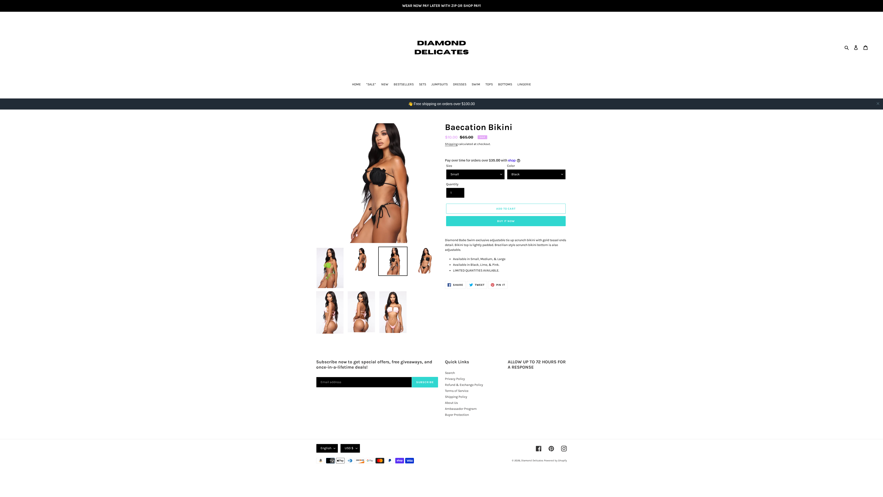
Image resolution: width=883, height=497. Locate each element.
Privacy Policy (455, 379)
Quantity (452, 184)
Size (449, 166)
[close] (878, 103)
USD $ (349, 448)
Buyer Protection (457, 415)
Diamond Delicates (532, 460)
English (326, 448)
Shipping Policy (456, 397)
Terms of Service (456, 391)
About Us (451, 403)
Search (450, 373)
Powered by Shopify (555, 460)
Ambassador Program (461, 409)
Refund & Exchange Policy (464, 385)
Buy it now (506, 221)
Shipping (451, 144)
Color (511, 166)
